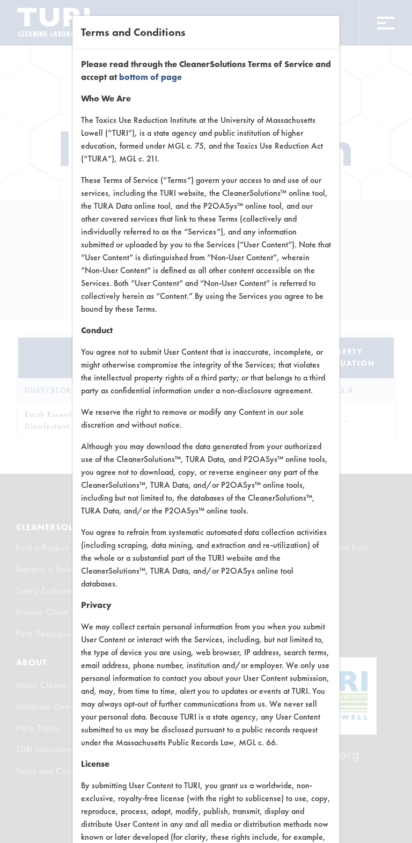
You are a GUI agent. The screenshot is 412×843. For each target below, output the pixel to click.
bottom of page (150, 77)
